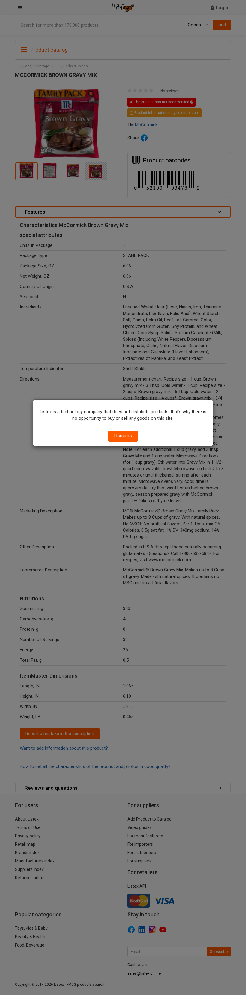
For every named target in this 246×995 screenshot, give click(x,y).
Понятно (123, 436)
